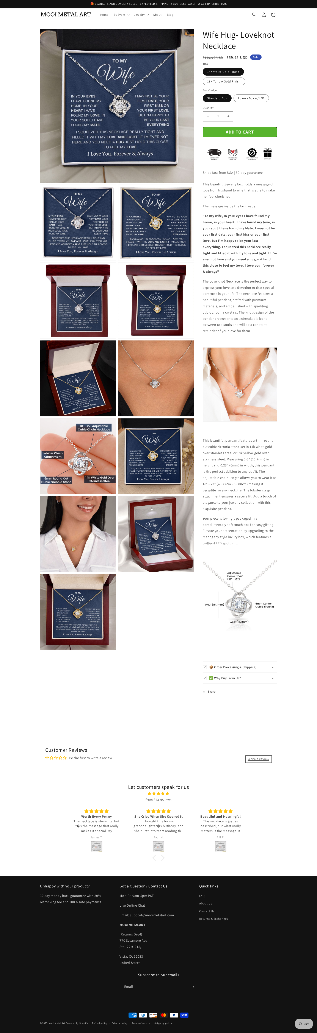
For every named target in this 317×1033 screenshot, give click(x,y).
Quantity (208, 108)
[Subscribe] (192, 987)
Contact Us (207, 911)
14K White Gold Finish (223, 72)
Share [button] (212, 691)
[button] (121, 14)
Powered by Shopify (77, 1023)
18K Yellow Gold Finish (224, 81)
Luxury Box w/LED (251, 98)
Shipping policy (163, 1023)
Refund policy (99, 1023)
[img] (158, 793)
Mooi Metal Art (57, 1023)
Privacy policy (120, 1023)
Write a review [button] (258, 759)
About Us (205, 903)
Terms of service (141, 1023)
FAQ (202, 896)
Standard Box (217, 98)
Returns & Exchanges (213, 919)
